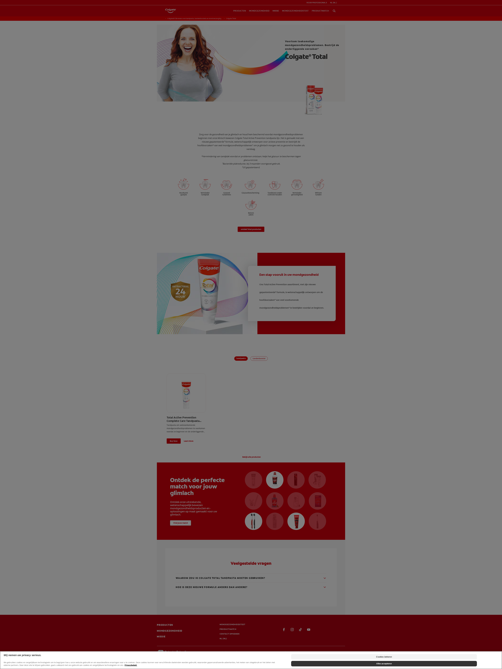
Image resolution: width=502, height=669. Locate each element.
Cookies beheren (384, 657)
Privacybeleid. (131, 665)
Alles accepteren (384, 663)
